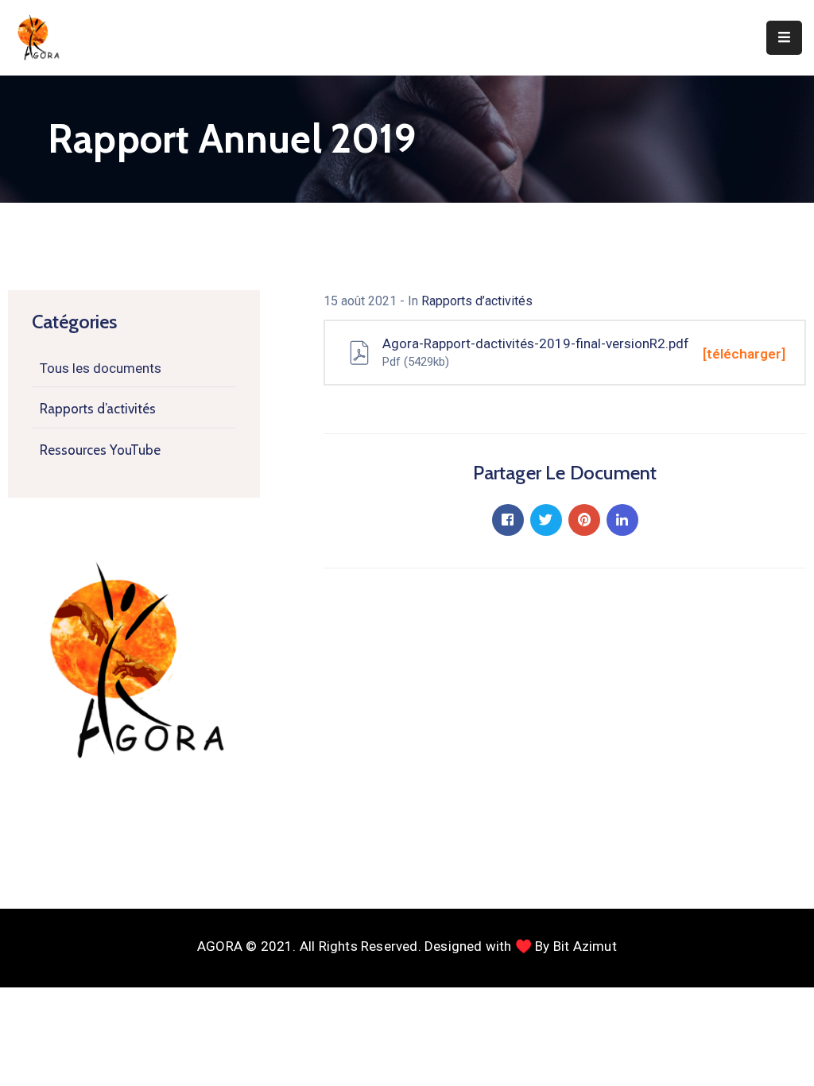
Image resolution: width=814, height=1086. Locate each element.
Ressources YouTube (100, 450)
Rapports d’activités (98, 409)
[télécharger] (744, 354)
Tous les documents (100, 368)
